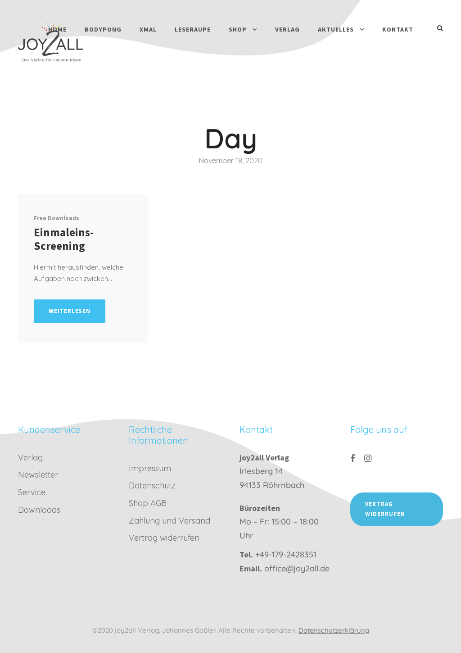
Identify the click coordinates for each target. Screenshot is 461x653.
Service (31, 492)
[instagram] (367, 458)
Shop (238, 29)
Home (57, 29)
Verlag (287, 29)
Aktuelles (336, 29)
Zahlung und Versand (169, 520)
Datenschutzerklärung (333, 630)
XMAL (148, 29)
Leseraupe (193, 29)
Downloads (39, 510)
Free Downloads (56, 218)
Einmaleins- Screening (64, 239)
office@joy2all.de (297, 568)
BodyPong (103, 29)
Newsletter (38, 474)
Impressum (150, 468)
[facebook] (352, 458)
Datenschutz (152, 485)
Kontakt (397, 29)
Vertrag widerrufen (164, 538)
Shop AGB (148, 503)
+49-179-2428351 (285, 554)
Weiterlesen (69, 311)
